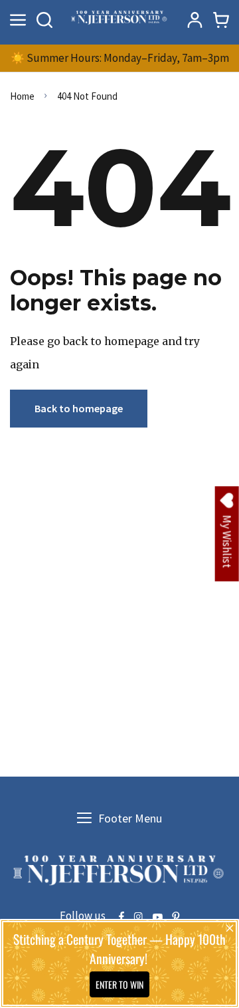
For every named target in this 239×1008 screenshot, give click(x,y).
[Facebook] (121, 918)
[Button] (44, 20)
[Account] (194, 20)
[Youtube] (157, 918)
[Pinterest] (176, 918)
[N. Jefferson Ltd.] (119, 19)
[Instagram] (138, 918)
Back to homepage (79, 408)
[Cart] (221, 20)
